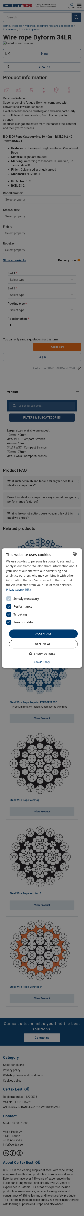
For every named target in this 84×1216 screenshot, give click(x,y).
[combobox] (75, 554)
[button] (42, 653)
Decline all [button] (43, 644)
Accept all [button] (43, 633)
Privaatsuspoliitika (18, 589)
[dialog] (42, 608)
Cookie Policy (42, 662)
